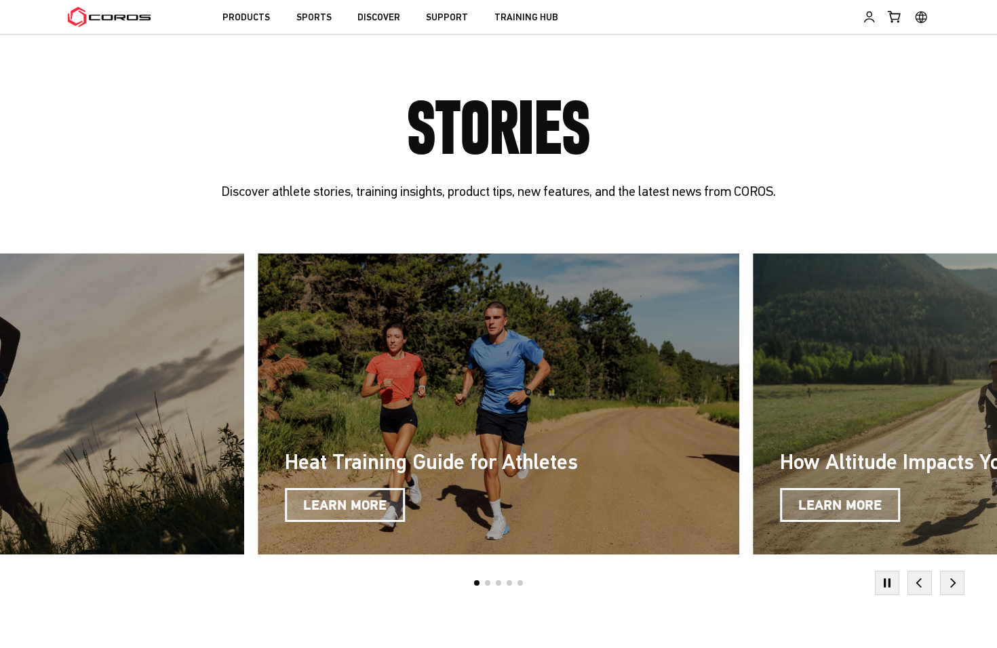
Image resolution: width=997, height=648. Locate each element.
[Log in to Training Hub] (869, 17)
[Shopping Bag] (895, 17)
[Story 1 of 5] (477, 583)
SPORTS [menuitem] (314, 18)
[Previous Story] (919, 583)
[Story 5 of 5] (520, 583)
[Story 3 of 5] (498, 583)
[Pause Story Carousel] (887, 583)
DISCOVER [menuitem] (378, 18)
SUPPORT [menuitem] (447, 18)
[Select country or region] (921, 17)
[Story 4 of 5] (509, 583)
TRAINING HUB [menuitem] (526, 18)
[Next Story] (952, 583)
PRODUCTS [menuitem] (246, 18)
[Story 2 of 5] (487, 583)
